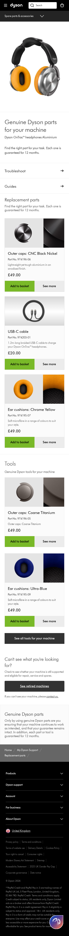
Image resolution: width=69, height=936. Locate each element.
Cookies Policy (52, 848)
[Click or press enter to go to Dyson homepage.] (16, 6)
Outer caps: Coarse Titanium (31, 512)
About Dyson (13, 819)
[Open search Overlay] (43, 5)
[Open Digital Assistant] (56, 922)
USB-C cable (18, 331)
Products (11, 773)
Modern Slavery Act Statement (20, 860)
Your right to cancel (15, 854)
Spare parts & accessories (19, 16)
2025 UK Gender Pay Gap (42, 866)
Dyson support (14, 784)
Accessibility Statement (16, 866)
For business (13, 807)
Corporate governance (16, 872)
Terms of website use (15, 848)
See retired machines (34, 686)
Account (10, 796)
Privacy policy (12, 841)
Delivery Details (35, 848)
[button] (18, 831)
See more (49, 286)
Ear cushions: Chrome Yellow (31, 409)
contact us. (52, 696)
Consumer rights (34, 854)
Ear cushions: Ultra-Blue (27, 588)
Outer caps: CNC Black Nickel (32, 253)
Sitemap (40, 860)
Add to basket (19, 286)
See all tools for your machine (34, 638)
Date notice (35, 872)
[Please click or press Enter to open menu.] (5, 5)
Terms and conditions (31, 841)
